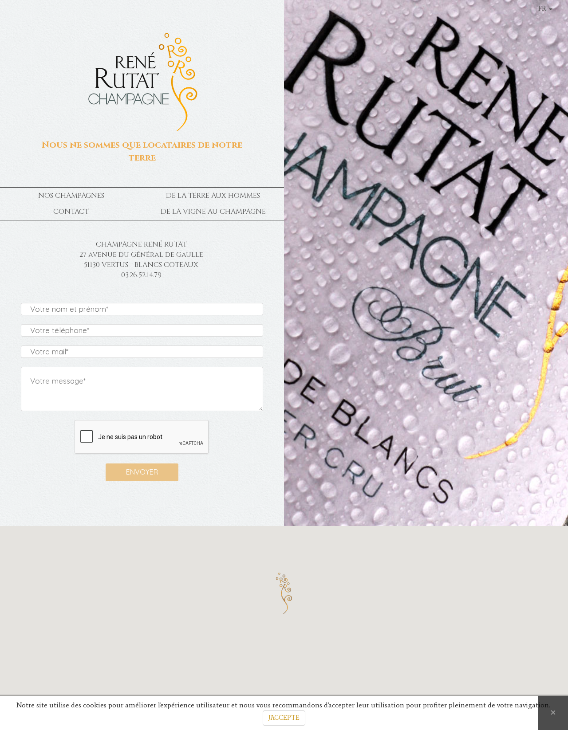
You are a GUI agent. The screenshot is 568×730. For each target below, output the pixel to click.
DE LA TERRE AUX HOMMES (213, 195)
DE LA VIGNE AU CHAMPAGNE (213, 211)
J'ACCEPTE (284, 718)
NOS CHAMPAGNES (71, 195)
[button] (284, 592)
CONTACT (71, 211)
